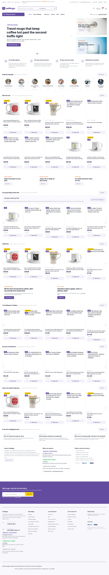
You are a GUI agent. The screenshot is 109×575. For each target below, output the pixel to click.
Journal (53, 14)
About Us (4, 2)
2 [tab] (37, 53)
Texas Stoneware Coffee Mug (94, 122)
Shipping (100, 2)
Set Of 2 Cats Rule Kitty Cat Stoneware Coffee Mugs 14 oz (31, 373)
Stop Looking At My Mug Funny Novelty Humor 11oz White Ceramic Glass (12, 121)
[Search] (55, 8)
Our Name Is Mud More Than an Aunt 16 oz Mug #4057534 (74, 229)
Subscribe (29, 494)
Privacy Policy (18, 497)
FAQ (13, 2)
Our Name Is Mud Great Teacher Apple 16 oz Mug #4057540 (53, 229)
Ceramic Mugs (31, 516)
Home (30, 14)
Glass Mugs (30, 524)
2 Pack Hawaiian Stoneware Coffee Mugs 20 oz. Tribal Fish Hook (75, 373)
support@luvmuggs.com (86, 2)
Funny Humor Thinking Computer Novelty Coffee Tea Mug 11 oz (32, 227)
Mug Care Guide (51, 529)
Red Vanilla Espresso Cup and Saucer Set (94, 270)
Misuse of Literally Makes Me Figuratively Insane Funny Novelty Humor (53, 158)
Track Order (94, 2)
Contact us (61, 297)
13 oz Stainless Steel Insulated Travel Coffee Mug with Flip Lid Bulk (33, 330)
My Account (17, 2)
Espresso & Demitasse (33, 529)
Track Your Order (52, 519)
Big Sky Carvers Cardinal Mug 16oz (54, 372)
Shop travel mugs (12, 44)
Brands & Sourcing (72, 516)
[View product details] (21, 101)
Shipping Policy (51, 521)
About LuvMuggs (71, 514)
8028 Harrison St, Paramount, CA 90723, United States (55, 463)
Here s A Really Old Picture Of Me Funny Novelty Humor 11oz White (32, 121)
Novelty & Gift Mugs (32, 531)
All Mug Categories (10, 14)
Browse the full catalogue (98, 199)
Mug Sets (30, 533)
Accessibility (70, 524)
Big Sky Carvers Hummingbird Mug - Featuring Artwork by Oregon (96, 373)
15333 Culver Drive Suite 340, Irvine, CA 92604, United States (56, 468)
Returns (105, 2)
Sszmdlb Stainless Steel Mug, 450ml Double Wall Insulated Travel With (96, 331)
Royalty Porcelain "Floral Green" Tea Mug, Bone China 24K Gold (54, 123)
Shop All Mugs (37, 14)
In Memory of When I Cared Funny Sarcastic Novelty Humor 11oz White (96, 158)
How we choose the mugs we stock (14, 436)
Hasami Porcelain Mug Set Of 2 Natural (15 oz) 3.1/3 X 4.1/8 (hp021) (74, 123)
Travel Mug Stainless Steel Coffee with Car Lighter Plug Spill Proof (12, 330)
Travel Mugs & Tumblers (33, 521)
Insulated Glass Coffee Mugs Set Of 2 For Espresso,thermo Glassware (54, 330)
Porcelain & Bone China (33, 526)
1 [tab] (35, 53)
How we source (9, 297)
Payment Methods (52, 526)
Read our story (9, 460)
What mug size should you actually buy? (50, 436)
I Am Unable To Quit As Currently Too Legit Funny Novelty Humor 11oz (33, 158)
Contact (9, 2)
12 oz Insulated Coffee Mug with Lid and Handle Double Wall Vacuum (75, 330)
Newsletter (70, 521)
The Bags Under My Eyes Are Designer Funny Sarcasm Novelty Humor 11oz (74, 158)
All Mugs (30, 514)
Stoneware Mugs (32, 519)
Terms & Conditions (72, 526)
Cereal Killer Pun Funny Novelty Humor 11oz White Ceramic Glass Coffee (11, 158)
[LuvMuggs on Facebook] (88, 518)
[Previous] (3, 36)
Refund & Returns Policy (53, 524)
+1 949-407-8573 (74, 2)
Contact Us (50, 514)
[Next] (70, 36)
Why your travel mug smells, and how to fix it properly (90, 436)
